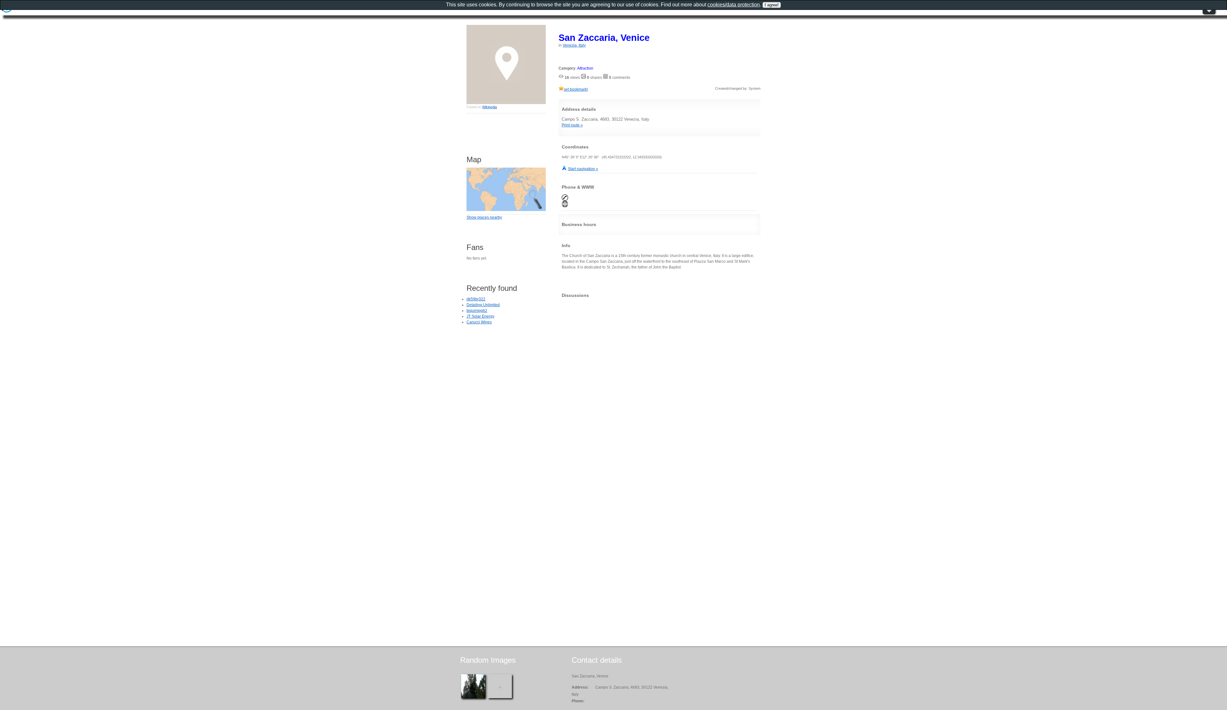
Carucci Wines (479, 322)
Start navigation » (583, 169)
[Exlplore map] (506, 210)
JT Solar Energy (480, 316)
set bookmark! (576, 89)
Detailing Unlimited (483, 305)
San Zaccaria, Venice (604, 37)
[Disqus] (659, 382)
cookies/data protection (733, 4)
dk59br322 (476, 299)
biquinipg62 (477, 310)
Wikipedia (489, 107)
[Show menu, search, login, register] (1209, 14)
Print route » (572, 125)
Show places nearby (484, 217)
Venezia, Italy (574, 45)
